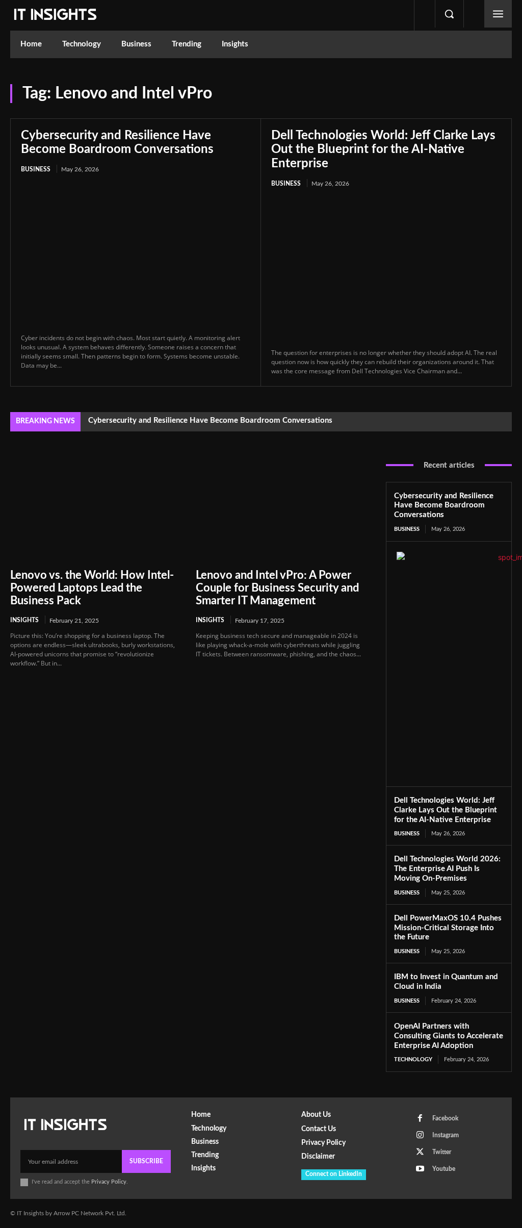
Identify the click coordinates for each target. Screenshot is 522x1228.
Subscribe (146, 1161)
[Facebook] (420, 1118)
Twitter (441, 1152)
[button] (449, 14)
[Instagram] (420, 1135)
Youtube (443, 1169)
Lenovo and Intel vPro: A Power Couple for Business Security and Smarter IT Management (277, 588)
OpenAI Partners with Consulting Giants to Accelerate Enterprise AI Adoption (448, 1036)
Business (35, 169)
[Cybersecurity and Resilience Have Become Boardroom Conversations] (135, 254)
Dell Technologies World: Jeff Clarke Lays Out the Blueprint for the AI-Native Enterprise (383, 150)
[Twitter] (420, 1152)
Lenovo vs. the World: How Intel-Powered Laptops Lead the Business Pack (92, 588)
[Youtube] (420, 1169)
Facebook (445, 1118)
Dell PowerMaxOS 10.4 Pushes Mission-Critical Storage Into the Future (448, 927)
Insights (24, 620)
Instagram (445, 1135)
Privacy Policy (108, 1182)
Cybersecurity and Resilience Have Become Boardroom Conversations (210, 420)
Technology (413, 1059)
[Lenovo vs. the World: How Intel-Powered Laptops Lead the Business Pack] (95, 508)
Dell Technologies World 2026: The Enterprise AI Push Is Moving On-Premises (447, 868)
